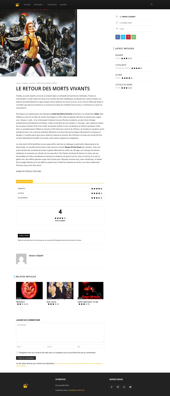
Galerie (63, 4)
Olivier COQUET (36, 256)
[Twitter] (123, 37)
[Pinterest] (128, 37)
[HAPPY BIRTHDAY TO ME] (91, 290)
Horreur (32, 83)
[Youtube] (130, 387)
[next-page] (21, 308)
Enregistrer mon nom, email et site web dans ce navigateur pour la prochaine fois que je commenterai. (57, 353)
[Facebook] (117, 37)
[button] (151, 5)
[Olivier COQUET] (21, 259)
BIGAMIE (119, 55)
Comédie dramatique (122, 68)
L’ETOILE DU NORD (123, 84)
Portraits (52, 4)
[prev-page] (17, 308)
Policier (118, 78)
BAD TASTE (51, 302)
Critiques (38, 4)
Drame (117, 58)
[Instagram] (118, 387)
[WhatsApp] (133, 37)
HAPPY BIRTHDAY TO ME (88, 302)
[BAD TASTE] (60, 290)
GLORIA (118, 75)
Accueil (27, 4)
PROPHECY (20, 302)
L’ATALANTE (120, 65)
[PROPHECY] (29, 290)
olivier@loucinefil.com (76, 390)
